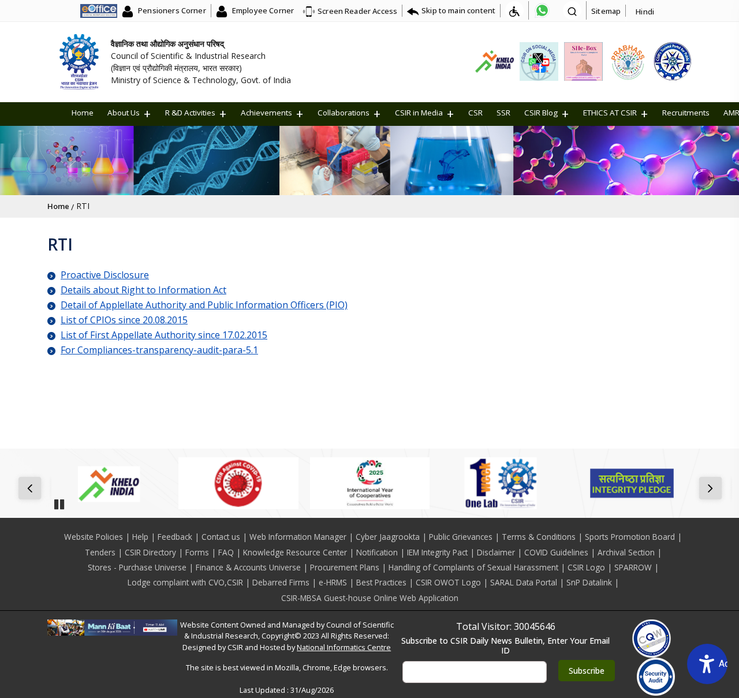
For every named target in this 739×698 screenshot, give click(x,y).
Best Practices (381, 582)
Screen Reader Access (357, 11)
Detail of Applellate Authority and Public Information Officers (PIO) (204, 304)
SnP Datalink (589, 582)
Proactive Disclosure (105, 274)
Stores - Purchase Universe (137, 567)
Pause (59, 500)
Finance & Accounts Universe (248, 567)
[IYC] (370, 483)
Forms (197, 552)
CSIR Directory (150, 552)
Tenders (100, 552)
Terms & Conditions (539, 536)
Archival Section (626, 552)
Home (83, 112)
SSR (503, 112)
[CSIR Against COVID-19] (238, 483)
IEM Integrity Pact (437, 552)
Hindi (645, 11)
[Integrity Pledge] (632, 483)
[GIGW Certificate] (651, 638)
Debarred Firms (280, 582)
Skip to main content (458, 10)
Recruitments (686, 112)
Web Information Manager (297, 536)
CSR (475, 112)
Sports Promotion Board (630, 536)
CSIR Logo (586, 567)
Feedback (175, 536)
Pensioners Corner (171, 10)
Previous (32, 489)
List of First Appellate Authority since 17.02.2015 (164, 335)
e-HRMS (333, 582)
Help (140, 536)
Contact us (220, 536)
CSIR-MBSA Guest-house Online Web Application (369, 597)
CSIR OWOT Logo (448, 582)
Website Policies (93, 536)
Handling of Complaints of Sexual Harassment (473, 567)
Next (712, 489)
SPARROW (633, 567)
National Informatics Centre (344, 647)
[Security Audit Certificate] (656, 677)
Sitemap (606, 11)
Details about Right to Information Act (143, 289)
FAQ (226, 552)
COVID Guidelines (556, 552)
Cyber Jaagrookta (388, 536)
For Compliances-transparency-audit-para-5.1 (159, 350)
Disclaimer (496, 552)
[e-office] (98, 10)
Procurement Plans (344, 567)
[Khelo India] (107, 483)
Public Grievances (460, 536)
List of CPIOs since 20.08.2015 (124, 319)
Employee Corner (262, 10)
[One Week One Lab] (501, 483)
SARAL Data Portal (523, 582)
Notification (377, 552)
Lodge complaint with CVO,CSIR (185, 582)
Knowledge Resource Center (295, 552)
